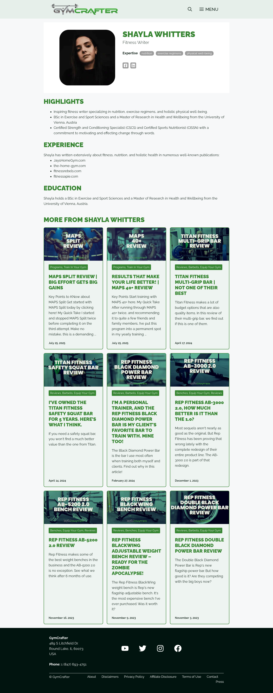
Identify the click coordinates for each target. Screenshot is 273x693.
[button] (190, 9)
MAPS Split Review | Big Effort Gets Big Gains (73, 282)
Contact (212, 676)
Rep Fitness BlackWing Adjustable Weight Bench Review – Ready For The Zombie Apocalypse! (136, 556)
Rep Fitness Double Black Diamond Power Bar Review (199, 545)
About (91, 676)
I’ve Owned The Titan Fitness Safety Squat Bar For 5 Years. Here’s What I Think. (72, 413)
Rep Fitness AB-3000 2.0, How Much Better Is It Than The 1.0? (199, 411)
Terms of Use (191, 676)
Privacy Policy (134, 676)
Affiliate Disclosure (163, 676)
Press (220, 682)
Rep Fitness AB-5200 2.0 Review (73, 542)
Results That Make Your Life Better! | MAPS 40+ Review (135, 282)
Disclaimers (110, 676)
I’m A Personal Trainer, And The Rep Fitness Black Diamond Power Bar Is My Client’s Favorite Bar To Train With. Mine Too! (134, 422)
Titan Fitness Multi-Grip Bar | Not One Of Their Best (196, 285)
